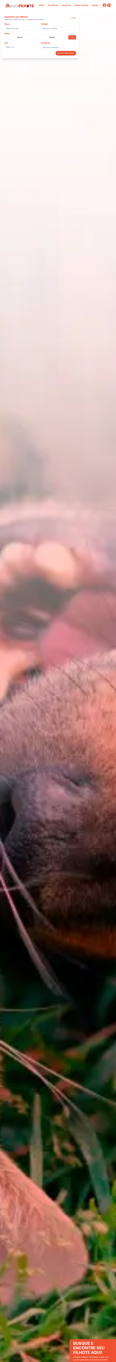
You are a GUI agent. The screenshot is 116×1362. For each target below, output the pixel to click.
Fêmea (51, 37)
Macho (20, 37)
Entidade (45, 43)
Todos (72, 37)
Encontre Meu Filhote (65, 53)
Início (41, 5)
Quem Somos (81, 5)
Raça (7, 24)
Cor (6, 43)
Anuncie (66, 5)
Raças (95, 5)
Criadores (53, 5)
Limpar (73, 18)
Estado (44, 24)
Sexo (7, 33)
